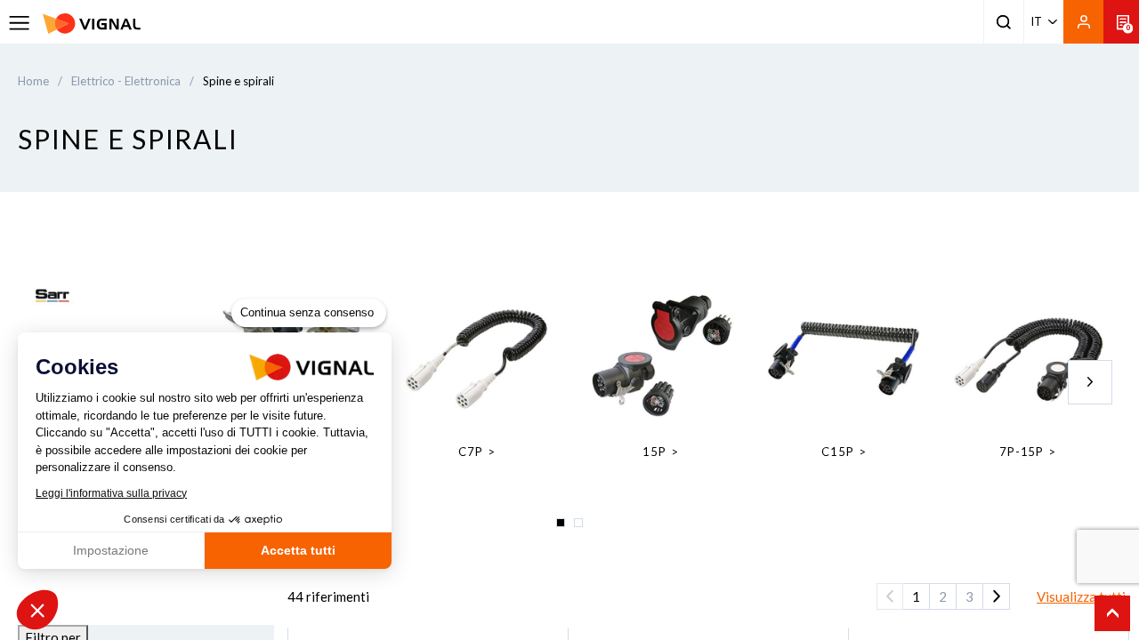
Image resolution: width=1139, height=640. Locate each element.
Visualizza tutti (1081, 596)
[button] (37, 609)
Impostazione (111, 550)
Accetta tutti (298, 550)
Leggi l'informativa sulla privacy (111, 493)
